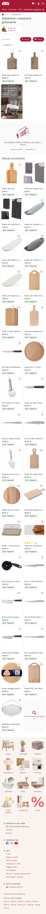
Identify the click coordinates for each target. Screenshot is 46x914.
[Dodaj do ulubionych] (20, 51)
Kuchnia (37, 773)
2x (36, 543)
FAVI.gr (38, 905)
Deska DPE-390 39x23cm (35, 688)
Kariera (9, 833)
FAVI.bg (30, 905)
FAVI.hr (36, 901)
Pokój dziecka (8, 811)
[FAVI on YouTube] (16, 843)
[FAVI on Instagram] (11, 843)
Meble (4, 9)
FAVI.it (6, 905)
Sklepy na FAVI (12, 857)
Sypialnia (37, 791)
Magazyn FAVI (11, 867)
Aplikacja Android (16, 887)
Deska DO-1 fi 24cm (32, 367)
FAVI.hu (28, 901)
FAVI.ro (21, 901)
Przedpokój (23, 810)
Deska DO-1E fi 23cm (11, 510)
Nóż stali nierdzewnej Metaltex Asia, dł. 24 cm (21, 367)
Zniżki (37, 810)
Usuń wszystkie (16, 149)
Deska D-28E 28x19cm (11, 331)
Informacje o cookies (14, 877)
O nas (8, 854)
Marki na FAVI (11, 860)
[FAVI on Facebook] (7, 843)
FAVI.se (13, 905)
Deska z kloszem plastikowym (14, 546)
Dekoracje (13, 9)
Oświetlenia (8, 773)
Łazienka (8, 791)
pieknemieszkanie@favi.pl (18, 826)
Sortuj (27, 39)
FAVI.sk (14, 901)
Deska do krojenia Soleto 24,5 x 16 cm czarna (21, 224)
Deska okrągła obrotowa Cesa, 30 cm (17, 688)
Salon (23, 791)
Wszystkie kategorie (32, 9)
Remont (23, 773)
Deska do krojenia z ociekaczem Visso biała (20, 296)
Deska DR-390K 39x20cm (35, 474)
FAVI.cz (7, 901)
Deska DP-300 (8, 189)
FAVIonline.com (10, 894)
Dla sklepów (11, 870)
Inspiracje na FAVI (13, 864)
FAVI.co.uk (22, 905)
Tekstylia (37, 754)
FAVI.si (6, 908)
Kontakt (9, 830)
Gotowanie (16, 14)
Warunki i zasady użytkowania (18, 874)
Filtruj (39, 39)
